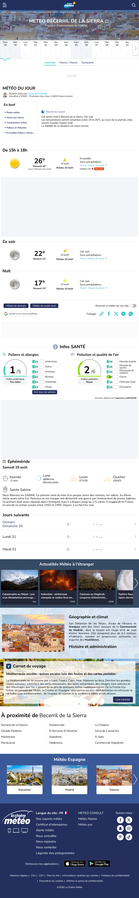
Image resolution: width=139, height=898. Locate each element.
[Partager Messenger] (123, 314)
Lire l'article (123, 699)
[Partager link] (101, 314)
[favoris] (107, 21)
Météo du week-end (44, 305)
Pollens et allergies (23, 354)
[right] (135, 48)
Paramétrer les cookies (51, 881)
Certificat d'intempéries (51, 825)
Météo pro (85, 825)
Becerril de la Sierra (67, 12)
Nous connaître (46, 836)
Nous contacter (46, 847)
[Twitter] (128, 820)
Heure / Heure (68, 62)
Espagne (11, 12)
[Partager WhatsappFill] (130, 314)
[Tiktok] (128, 837)
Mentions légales (19, 875)
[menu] (5, 5)
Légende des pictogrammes (55, 853)
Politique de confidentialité (115, 875)
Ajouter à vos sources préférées (23, 313)
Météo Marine (87, 819)
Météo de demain (16, 305)
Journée (50, 62)
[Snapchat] (120, 828)
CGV (41, 875)
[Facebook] (120, 820)
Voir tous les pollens (45, 392)
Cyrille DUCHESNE (37, 93)
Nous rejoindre (46, 841)
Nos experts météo (49, 819)
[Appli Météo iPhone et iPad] (75, 864)
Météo (3, 12)
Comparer (88, 62)
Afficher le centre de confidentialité (84, 881)
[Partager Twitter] (116, 314)
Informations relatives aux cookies (80, 875)
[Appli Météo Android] (99, 864)
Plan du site (53, 875)
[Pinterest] (120, 837)
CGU (33, 875)
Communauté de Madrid (26, 12)
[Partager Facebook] (109, 314)
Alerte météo (45, 830)
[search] (133, 5)
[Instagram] (128, 828)
